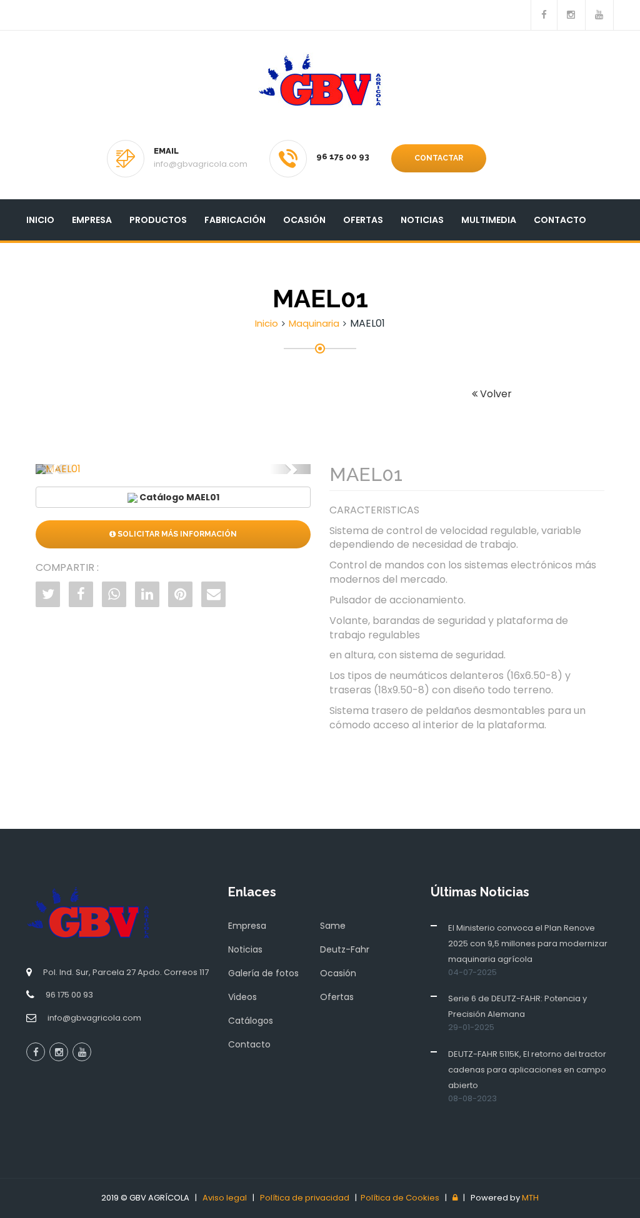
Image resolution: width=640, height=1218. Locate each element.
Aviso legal (224, 1198)
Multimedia (488, 220)
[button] (56, 469)
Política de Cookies (400, 1198)
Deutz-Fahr (344, 949)
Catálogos (250, 1020)
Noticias (422, 220)
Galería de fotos (263, 973)
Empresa (92, 220)
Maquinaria (314, 323)
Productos (158, 220)
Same (333, 925)
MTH (530, 1198)
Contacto (560, 220)
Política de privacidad (304, 1198)
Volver (495, 394)
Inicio (40, 220)
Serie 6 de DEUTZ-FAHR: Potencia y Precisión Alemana (517, 1006)
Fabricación (235, 220)
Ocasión (304, 220)
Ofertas (363, 220)
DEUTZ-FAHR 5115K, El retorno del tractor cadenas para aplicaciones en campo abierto (527, 1069)
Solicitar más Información (176, 534)
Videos (242, 997)
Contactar (438, 158)
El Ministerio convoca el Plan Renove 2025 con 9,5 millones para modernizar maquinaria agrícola (528, 943)
